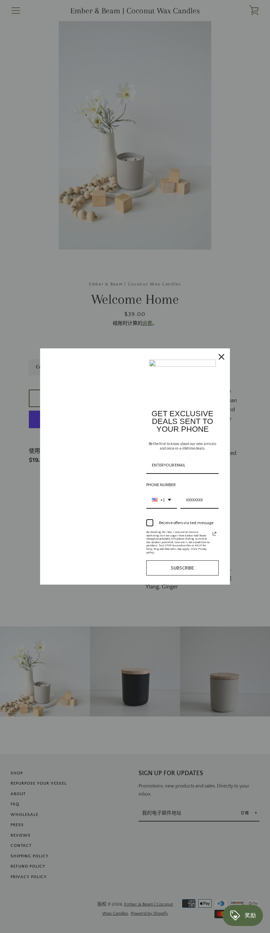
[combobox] (161, 500)
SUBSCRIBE (182, 568)
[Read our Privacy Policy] (214, 533)
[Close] (221, 356)
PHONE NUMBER (160, 484)
